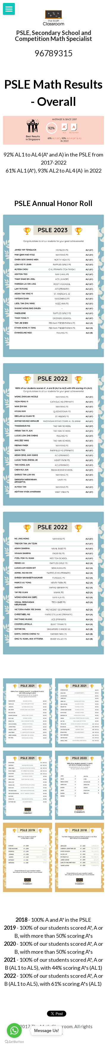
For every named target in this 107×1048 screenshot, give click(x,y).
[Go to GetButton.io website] (14, 1042)
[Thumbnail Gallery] (27, 713)
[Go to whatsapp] (14, 1030)
